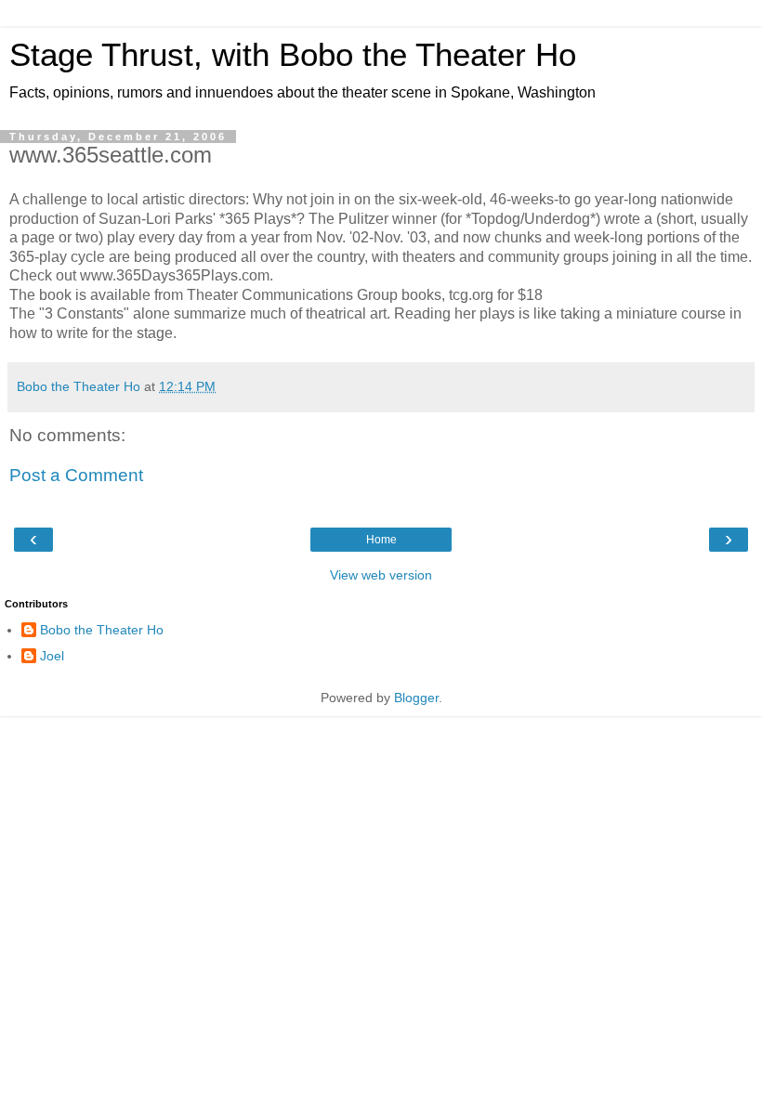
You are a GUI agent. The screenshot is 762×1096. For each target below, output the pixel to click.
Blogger (416, 697)
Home (381, 539)
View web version (381, 575)
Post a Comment (76, 475)
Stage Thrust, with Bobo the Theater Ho (292, 54)
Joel (52, 655)
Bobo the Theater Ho (102, 629)
